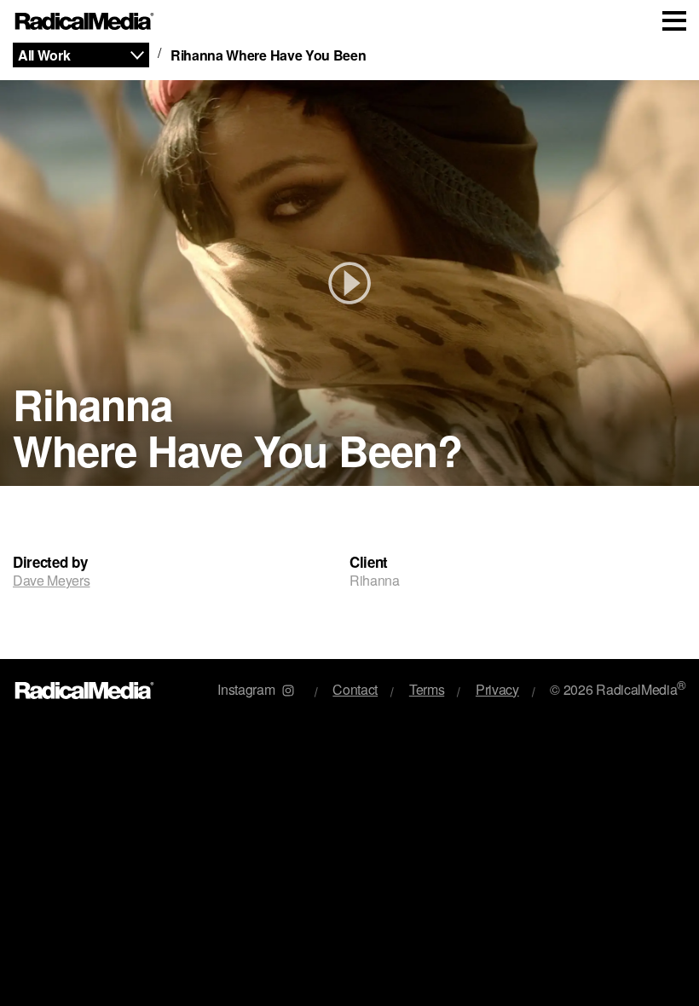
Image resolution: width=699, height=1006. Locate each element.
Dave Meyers (51, 580)
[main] (349, 351)
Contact (355, 689)
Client (369, 562)
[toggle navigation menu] (674, 21)
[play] (349, 283)
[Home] (85, 22)
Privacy (497, 689)
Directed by (50, 562)
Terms (426, 689)
